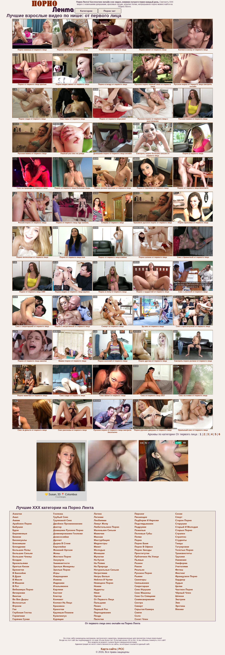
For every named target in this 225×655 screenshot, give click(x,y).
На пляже (99, 563)
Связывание (142, 583)
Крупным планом (63, 612)
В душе (17, 576)
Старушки (181, 523)
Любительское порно (106, 527)
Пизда (97, 615)
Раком (138, 566)
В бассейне (19, 573)
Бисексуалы (20, 540)
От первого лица (104, 599)
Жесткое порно (62, 556)
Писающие (141, 517)
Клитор (57, 596)
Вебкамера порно (23, 589)
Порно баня (141, 543)
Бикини (17, 536)
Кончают (58, 599)
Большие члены (22, 556)
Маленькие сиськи (105, 530)
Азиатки (17, 513)
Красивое (59, 606)
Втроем (17, 606)
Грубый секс (60, 517)
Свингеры (140, 579)
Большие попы (21, 550)
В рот (16, 586)
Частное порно (184, 589)
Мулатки (99, 556)
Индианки (58, 583)
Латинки (98, 517)
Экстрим (180, 599)
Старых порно (183, 530)
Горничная (19, 615)
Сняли (138, 612)
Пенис (97, 606)
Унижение (180, 560)
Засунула (58, 560)
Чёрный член (183, 592)
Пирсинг (139, 513)
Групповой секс (62, 520)
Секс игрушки (143, 589)
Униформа (181, 563)
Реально (139, 569)
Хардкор (180, 579)
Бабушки (18, 527)
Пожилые (140, 530)
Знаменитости (61, 563)
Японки (179, 609)
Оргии (97, 596)
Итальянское (60, 586)
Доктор (57, 527)
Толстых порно (184, 550)
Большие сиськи (23, 553)
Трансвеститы (183, 553)
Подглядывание (144, 523)
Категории (86, 11)
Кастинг (57, 592)
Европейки (59, 546)
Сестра (139, 602)
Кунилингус (60, 615)
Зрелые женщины (63, 566)
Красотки (58, 609)
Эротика (180, 606)
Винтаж (17, 596)
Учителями (181, 566)
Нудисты (99, 589)
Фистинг (180, 573)
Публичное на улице (147, 556)
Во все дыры (20, 599)
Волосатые (19, 602)
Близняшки (19, 543)
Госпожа (58, 513)
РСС (121, 649)
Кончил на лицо (62, 602)
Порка (138, 540)
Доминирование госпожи (68, 533)
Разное (139, 563)
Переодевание (102, 612)
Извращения (60, 576)
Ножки (97, 586)
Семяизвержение (145, 599)
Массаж (98, 536)
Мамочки (99, 533)
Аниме (16, 520)
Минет (97, 546)
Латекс (98, 513)
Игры (56, 573)
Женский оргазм (62, 550)
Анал (15, 517)
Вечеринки (19, 592)
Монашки (99, 553)
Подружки (140, 527)
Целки (178, 586)
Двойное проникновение (67, 523)
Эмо (177, 602)
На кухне (99, 560)
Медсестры (100, 543)
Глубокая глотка (22, 612)
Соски (178, 513)
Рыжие (138, 576)
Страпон (180, 533)
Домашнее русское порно (68, 530)
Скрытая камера (144, 609)
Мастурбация (102, 540)
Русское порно (143, 573)
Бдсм (16, 530)
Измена (57, 579)
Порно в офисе (144, 546)
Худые (179, 583)
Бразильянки (20, 563)
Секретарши (142, 586)
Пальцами (100, 602)
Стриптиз (180, 536)
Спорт (178, 517)
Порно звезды (143, 550)
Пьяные (139, 560)
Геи (14, 609)
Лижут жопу (101, 523)
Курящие (58, 619)
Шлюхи (179, 596)
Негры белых (102, 576)
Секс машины (143, 592)
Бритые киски (21, 566)
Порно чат (109, 11)
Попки (138, 536)
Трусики (180, 556)
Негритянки (100, 573)
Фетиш (179, 569)
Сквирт (139, 606)
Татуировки (182, 546)
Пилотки (99, 619)
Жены (56, 553)
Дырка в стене (61, 543)
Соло (138, 615)
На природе (101, 566)
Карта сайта (108, 649)
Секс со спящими (145, 596)
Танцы (179, 543)
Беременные (20, 533)
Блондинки (19, 546)
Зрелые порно (61, 569)
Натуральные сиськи (106, 569)
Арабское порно (22, 523)
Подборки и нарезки (147, 520)
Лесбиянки (100, 520)
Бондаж (17, 560)
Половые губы (143, 533)
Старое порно (183, 520)
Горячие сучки (21, 619)
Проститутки (142, 553)
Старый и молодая (186, 527)
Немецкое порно (103, 583)
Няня (96, 592)
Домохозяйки (61, 536)
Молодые (99, 550)
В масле (17, 579)
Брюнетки (18, 569)
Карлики (58, 589)
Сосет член (141, 619)
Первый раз (101, 609)
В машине (18, 583)
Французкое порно (186, 576)
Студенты (181, 540)
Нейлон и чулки (103, 579)
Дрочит (57, 540)
